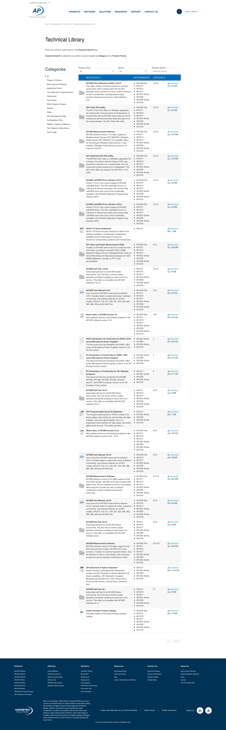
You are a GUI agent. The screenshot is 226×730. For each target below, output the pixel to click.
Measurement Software (57, 84)
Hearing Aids (85, 680)
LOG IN (187, 11)
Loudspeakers (85, 683)
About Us (185, 666)
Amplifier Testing (86, 671)
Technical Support (154, 671)
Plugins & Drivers (54, 80)
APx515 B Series (19, 686)
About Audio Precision (188, 671)
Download (174, 83)
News (183, 677)
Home (47, 24)
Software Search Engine (56, 686)
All (48, 76)
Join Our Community (188, 683)
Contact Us (151, 11)
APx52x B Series (19, 674)
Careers (183, 680)
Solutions (105, 11)
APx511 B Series (19, 688)
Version (121, 67)
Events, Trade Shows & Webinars (125, 680)
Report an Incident (169, 710)
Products (74, 11)
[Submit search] (179, 11)
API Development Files (56, 116)
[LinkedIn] (200, 710)
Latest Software (53, 671)
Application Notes (54, 88)
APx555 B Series (20, 671)
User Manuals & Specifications (60, 92)
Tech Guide (52, 132)
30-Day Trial (52, 680)
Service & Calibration (155, 674)
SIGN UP (194, 11)
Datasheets (52, 96)
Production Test (86, 688)
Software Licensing (54, 674)
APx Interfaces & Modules (23, 694)
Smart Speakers (86, 691)
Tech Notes (52, 100)
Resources (121, 11)
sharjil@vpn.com (125, 722)
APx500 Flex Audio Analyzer (23, 691)
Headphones (85, 677)
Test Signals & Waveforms (58, 128)
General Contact (153, 677)
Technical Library (56, 24)
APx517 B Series (19, 680)
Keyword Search (159, 67)
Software (89, 11)
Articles (50, 108)
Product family (84, 67)
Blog (115, 677)
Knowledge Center (120, 671)
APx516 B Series (19, 683)
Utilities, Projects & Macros (58, 124)
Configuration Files (55, 120)
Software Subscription (55, 677)
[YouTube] (208, 710)
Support (136, 11)
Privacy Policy (149, 710)
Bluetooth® (85, 674)
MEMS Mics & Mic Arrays (89, 686)
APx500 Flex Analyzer (55, 683)
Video (49, 112)
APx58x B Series (19, 677)
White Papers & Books (56, 104)
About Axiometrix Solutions (190, 674)
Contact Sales (152, 680)
